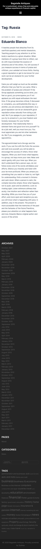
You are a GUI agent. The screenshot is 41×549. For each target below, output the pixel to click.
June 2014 (6, 330)
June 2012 (6, 386)
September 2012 (8, 378)
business (8, 481)
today (8, 528)
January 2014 (7, 341)
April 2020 (6, 256)
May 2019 (5, 276)
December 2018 (8, 287)
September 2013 (8, 350)
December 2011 (8, 398)
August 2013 (7, 352)
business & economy (25, 481)
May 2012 (5, 389)
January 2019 (7, 285)
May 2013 (5, 361)
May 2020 (6, 253)
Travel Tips (24, 528)
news (35, 514)
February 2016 (7, 310)
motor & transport (23, 515)
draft (33, 489)
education (16, 492)
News (19, 37)
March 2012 (6, 392)
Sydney (22, 545)
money (11, 514)
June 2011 (5, 412)
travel (17, 528)
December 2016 (8, 299)
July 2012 (5, 384)
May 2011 (5, 415)
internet (15, 510)
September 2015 (8, 324)
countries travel (24, 488)
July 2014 (5, 327)
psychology (23, 522)
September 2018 (8, 296)
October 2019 (7, 270)
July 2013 (5, 355)
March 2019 (6, 279)
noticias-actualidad (9, 518)
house (9, 506)
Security (32, 522)
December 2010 (8, 429)
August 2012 (7, 381)
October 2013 (7, 347)
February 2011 (7, 423)
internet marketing (26, 510)
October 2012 (7, 375)
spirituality (5, 525)
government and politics (16, 502)
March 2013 (6, 364)
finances (5, 498)
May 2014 (5, 333)
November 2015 (8, 319)
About (4, 441)
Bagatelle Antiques (20, 3)
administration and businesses (13, 474)
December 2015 (8, 316)
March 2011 (6, 420)
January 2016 (7, 313)
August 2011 (6, 409)
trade (13, 528)
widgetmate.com (7, 462)
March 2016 (6, 307)
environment (29, 492)
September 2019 (8, 273)
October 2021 (7, 248)
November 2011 (8, 401)
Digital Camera (25, 462)
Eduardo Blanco (14, 42)
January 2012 (7, 395)
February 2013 (7, 367)
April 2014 (6, 335)
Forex (24, 497)
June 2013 (6, 358)
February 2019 (7, 282)
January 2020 (7, 262)
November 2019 (8, 268)
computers (26, 485)
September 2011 (8, 406)
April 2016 (6, 304)
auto (28, 474)
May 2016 (5, 302)
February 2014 (7, 338)
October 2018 (7, 293)
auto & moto (34, 474)
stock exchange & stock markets (22, 525)
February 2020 (7, 259)
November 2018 (8, 290)
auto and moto (9, 477)
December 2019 (8, 265)
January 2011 (7, 426)
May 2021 (5, 251)
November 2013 (8, 344)
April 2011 (5, 418)
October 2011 (7, 403)
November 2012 (8, 372)
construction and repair (9, 489)
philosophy (21, 518)
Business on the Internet (11, 485)
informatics (16, 506)
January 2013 (7, 369)
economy (6, 493)
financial (15, 497)
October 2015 (7, 321)
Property (14, 521)
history (29, 501)
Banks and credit (21, 477)
